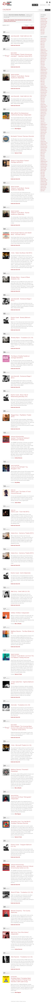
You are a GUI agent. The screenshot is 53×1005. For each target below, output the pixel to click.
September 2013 (44, 50)
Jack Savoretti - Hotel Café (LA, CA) (21, 36)
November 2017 (44, 127)
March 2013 (43, 41)
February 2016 (43, 95)
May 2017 (43, 118)
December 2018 (44, 147)
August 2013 (43, 49)
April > (32, 25)
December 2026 (44, 23)
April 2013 (43, 43)
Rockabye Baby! (14, 976)
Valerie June (13, 510)
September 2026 (44, 18)
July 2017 (42, 121)
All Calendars (25, 27)
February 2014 (43, 58)
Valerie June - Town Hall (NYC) (20, 511)
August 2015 (43, 86)
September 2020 (44, 179)
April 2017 (43, 116)
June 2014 (43, 64)
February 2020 (43, 169)
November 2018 (44, 146)
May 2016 (43, 99)
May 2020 (43, 173)
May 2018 (43, 136)
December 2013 (44, 55)
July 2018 (42, 139)
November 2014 (44, 72)
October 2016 (43, 107)
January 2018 (43, 130)
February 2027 (43, 26)
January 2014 (43, 56)
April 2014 (43, 61)
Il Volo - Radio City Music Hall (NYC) (21, 253)
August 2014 (43, 67)
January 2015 (43, 75)
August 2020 (43, 178)
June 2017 (43, 119)
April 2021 (43, 190)
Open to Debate (14, 52)
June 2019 (43, 156)
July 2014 (42, 66)
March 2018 (43, 133)
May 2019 (43, 155)
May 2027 (43, 30)
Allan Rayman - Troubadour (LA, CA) (22, 957)
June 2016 (43, 101)
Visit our (6, 19)
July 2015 (42, 84)
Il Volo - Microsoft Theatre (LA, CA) (21, 745)
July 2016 (42, 103)
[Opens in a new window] (47, 2)
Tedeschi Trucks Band (15, 74)
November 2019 (44, 164)
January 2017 (43, 112)
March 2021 (43, 189)
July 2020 (42, 176)
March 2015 (43, 78)
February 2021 (43, 187)
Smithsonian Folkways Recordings (17, 436)
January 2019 (43, 149)
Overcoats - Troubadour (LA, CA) (20, 705)
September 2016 (44, 106)
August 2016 (43, 104)
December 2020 (44, 184)
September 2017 (44, 124)
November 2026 (44, 21)
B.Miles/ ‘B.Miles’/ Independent (20, 613)
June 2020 (43, 175)
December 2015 (44, 92)
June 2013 (43, 46)
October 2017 (43, 126)
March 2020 (43, 170)
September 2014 (44, 69)
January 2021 (43, 186)
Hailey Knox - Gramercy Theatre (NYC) (22, 533)
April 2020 (43, 172)
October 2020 (43, 181)
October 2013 (43, 52)
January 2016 (43, 93)
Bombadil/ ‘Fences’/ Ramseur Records (22, 136)
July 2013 (42, 47)
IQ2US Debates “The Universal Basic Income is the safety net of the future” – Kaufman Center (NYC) (22, 728)
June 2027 (43, 32)
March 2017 (43, 115)
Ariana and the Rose (14, 795)
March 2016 (43, 96)
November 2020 (44, 183)
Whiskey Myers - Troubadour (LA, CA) (22, 337)
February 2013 (43, 40)
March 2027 (43, 27)
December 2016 (44, 110)
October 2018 (43, 144)
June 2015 (43, 83)
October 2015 (43, 89)
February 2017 (43, 113)
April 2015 (43, 79)
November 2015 (44, 90)
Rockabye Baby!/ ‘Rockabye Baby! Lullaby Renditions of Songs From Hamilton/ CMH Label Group (21, 980)
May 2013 (43, 44)
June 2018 (43, 138)
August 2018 (43, 141)
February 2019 (43, 150)
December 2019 (44, 166)
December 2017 (44, 129)
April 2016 (43, 98)
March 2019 (43, 152)
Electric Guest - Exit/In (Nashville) (21, 573)
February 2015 (43, 76)
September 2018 (44, 143)
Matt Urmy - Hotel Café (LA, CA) (20, 591)
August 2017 (43, 123)
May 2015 (43, 81)
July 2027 (42, 33)
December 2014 (44, 73)
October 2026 (43, 20)
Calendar (7, 10)
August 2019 (43, 159)
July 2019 (42, 158)
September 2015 (44, 87)
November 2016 (44, 109)
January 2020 (43, 167)
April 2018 (43, 135)
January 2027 (43, 24)
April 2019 (43, 153)
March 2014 (43, 60)
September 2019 (44, 161)
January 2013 (43, 38)
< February (26, 25)
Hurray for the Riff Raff (15, 465)
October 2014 (43, 70)
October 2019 (43, 163)
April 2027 (43, 29)
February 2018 (43, 132)
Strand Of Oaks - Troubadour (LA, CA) (22, 892)
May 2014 (43, 63)
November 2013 (44, 53)
